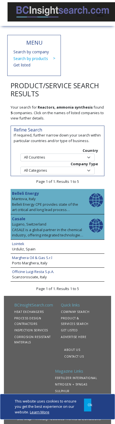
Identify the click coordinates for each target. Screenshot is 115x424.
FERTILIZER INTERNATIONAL (76, 378)
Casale (18, 218)
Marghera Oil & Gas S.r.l (32, 257)
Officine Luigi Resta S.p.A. (33, 271)
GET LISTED (69, 330)
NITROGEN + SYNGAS (71, 384)
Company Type (84, 163)
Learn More (39, 412)
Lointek (18, 243)
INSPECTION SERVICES (31, 330)
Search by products (30, 58)
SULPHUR (62, 391)
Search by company (31, 51)
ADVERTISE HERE (73, 337)
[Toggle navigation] (100, 13)
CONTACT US (74, 356)
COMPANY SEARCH (75, 312)
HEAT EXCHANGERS (29, 312)
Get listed (21, 65)
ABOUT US (72, 350)
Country (90, 150)
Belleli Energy (25, 193)
